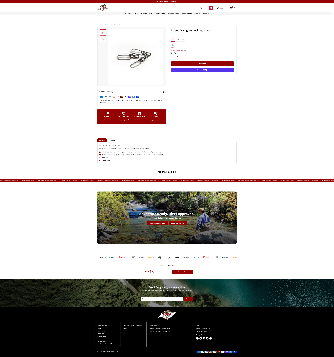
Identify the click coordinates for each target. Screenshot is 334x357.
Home (98, 24)
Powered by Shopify (113, 351)
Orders (125, 328)
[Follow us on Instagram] (204, 338)
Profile (125, 331)
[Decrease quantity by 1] (173, 56)
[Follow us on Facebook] (197, 338)
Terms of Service (102, 341)
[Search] (211, 8)
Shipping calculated (175, 50)
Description (102, 140)
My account (220, 9)
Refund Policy (101, 331)
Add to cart (202, 64)
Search (99, 328)
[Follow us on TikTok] (210, 338)
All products (104, 24)
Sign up (188, 299)
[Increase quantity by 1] (182, 56)
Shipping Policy (102, 336)
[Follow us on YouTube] (207, 338)
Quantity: (173, 53)
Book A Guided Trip (177, 223)
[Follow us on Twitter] (200, 338)
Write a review (182, 272)
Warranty (112, 140)
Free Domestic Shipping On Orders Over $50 (167, 1)
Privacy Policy (101, 334)
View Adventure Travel (157, 223)
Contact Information (103, 339)
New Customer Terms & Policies (106, 344)
